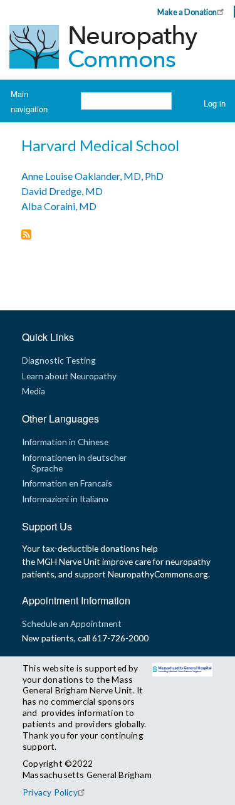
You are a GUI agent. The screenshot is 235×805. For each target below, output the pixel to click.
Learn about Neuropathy (69, 376)
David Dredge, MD (62, 191)
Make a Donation (187, 12)
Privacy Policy (50, 792)
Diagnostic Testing (59, 360)
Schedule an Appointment (72, 623)
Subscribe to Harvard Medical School (26, 235)
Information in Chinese (65, 441)
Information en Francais (67, 483)
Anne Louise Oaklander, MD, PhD (92, 176)
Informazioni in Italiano (65, 498)
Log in (215, 103)
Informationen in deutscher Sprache (74, 462)
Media (33, 391)
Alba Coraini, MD (59, 206)
